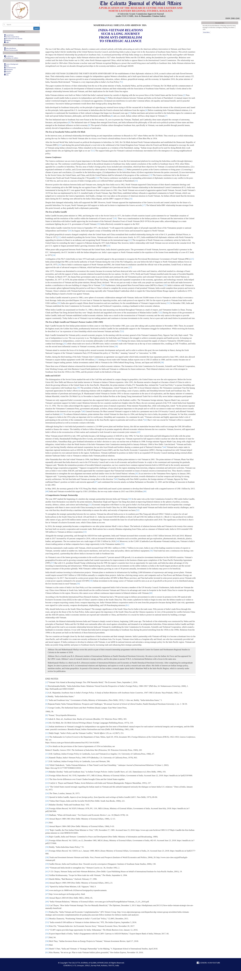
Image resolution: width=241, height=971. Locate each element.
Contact (8, 73)
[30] (59, 303)
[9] (89, 125)
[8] (69, 122)
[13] (150, 175)
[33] (122, 331)
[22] (130, 240)
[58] (91, 581)
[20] (70, 231)
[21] (59, 237)
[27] (130, 267)
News (7, 66)
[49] (144, 491)
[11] (93, 151)
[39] (78, 388)
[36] (116, 346)
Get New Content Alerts (12, 37)
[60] (150, 593)
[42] (145, 420)
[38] (162, 362)
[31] (168, 303)
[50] (129, 499)
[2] (184, 95)
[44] (164, 447)
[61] (127, 605)
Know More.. (206, 32)
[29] (165, 285)
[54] (117, 541)
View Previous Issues (12, 50)
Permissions (9, 69)
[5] (129, 113)
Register (8, 40)
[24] (53, 255)
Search (37, 28)
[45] (136, 473)
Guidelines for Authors (12, 58)
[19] (98, 224)
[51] (90, 504)
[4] (146, 110)
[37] (96, 360)
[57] (52, 563)
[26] (59, 264)
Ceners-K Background (12, 64)
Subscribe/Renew (11, 48)
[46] (116, 479)
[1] (121, 82)
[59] (78, 584)
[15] (136, 181)
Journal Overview (11, 68)
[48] (47, 491)
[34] (119, 341)
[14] (97, 178)
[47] (96, 482)
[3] (106, 98)
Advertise (8, 71)
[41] (61, 414)
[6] (112, 116)
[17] (144, 205)
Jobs (7, 75)
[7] (166, 116)
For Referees (9, 56)
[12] (124, 169)
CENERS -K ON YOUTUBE (210, 962)
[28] (103, 285)
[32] (160, 312)
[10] (60, 145)
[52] (137, 510)
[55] (122, 544)
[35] (65, 344)
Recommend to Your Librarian (14, 38)
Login (7, 42)
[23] (108, 246)
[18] (115, 218)
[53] (85, 532)
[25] (192, 259)
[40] (83, 411)
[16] (130, 199)
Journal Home (10, 35)
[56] (151, 551)
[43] (138, 432)
